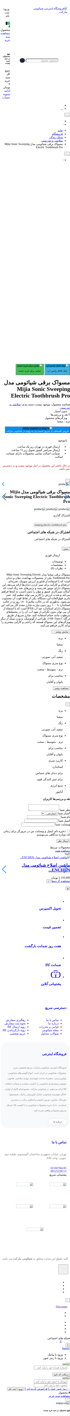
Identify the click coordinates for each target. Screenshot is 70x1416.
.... (67, 114)
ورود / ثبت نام (15, 1389)
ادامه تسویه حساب (6, 94)
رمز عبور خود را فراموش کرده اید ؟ (46, 1388)
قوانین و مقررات (49, 1026)
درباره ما (53, 1023)
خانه (60, 130)
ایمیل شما (64, 820)
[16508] (48, 881)
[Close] (68, 522)
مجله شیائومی (50, 1030)
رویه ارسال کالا (16, 1026)
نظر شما (65, 809)
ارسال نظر (63, 841)
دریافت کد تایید (61, 1374)
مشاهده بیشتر (61, 688)
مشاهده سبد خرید (59, 1395)
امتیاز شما (64, 813)
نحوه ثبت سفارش (14, 1023)
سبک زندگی (56, 137)
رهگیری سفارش (15, 1020)
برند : (63, 421)
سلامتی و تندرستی (52, 140)
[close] (67, 481)
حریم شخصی (17, 1033)
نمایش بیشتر (62, 631)
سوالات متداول (50, 1033)
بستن (66, 548)
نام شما (65, 816)
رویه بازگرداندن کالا (14, 1030)
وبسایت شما (62, 824)
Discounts (62, 1306)
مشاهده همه (62, 850)
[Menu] (63, 60)
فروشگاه (57, 133)
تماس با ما (52, 1020)
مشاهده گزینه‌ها (60, 881)
